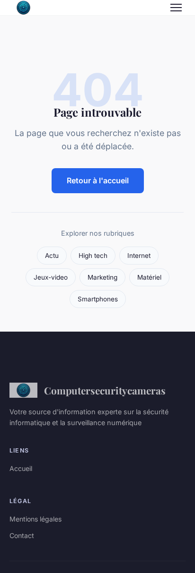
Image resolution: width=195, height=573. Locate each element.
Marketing (102, 277)
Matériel (149, 277)
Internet (139, 255)
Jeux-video (51, 277)
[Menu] (176, 7)
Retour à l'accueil (98, 180)
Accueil (20, 468)
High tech (93, 255)
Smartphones (98, 299)
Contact (21, 535)
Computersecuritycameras (105, 390)
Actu (52, 255)
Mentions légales (35, 519)
